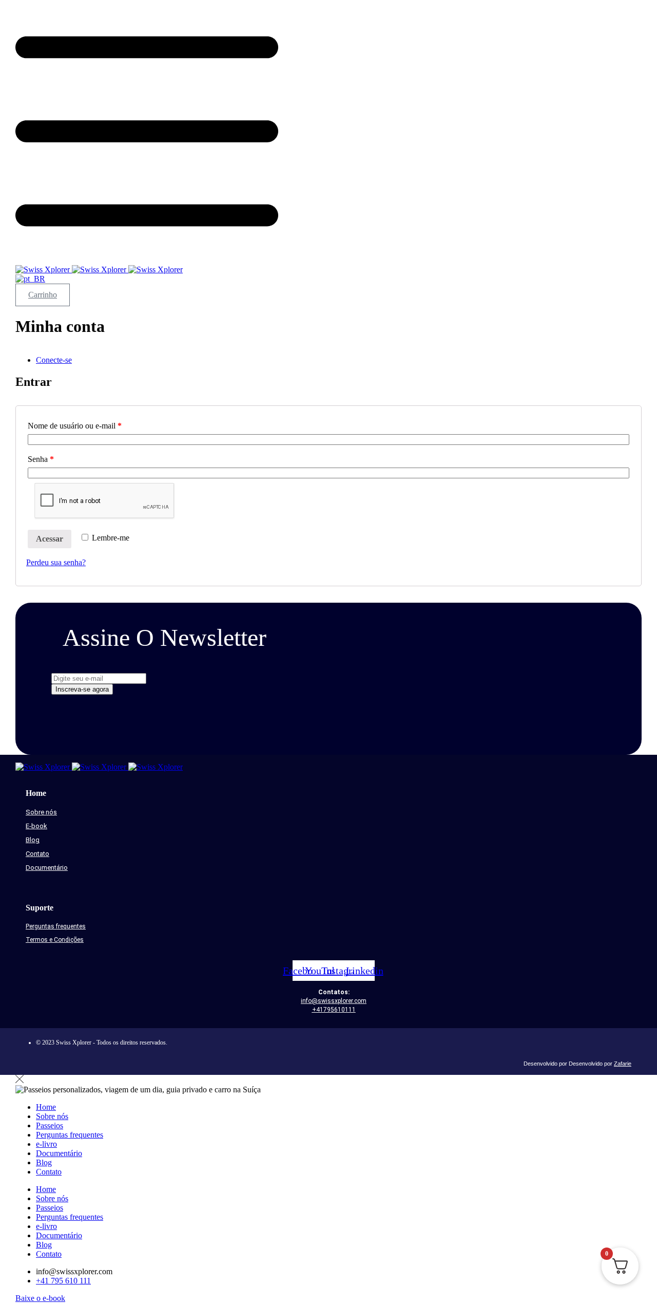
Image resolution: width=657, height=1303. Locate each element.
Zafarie (622, 1063)
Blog (33, 840)
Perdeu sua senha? (56, 562)
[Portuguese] (30, 278)
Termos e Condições (55, 939)
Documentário (47, 867)
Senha (41, 459)
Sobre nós (41, 812)
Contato (37, 854)
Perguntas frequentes (56, 926)
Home (46, 1107)
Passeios (49, 1125)
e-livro (46, 1144)
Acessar (49, 538)
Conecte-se (54, 360)
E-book (36, 826)
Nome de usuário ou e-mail (75, 425)
